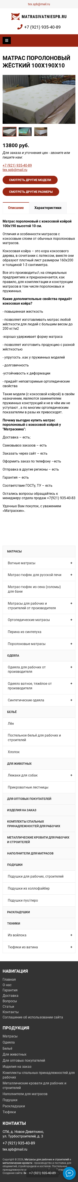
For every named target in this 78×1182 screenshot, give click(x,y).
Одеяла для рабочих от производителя (27, 669)
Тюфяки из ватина (23, 947)
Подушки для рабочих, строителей (35, 876)
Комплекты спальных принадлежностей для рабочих (33, 824)
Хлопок (14, 752)
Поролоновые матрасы (27, 644)
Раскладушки (18, 912)
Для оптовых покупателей (29, 799)
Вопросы (10, 1001)
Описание (16, 208)
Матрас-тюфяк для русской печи (34, 575)
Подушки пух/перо (23, 900)
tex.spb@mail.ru (39, 4)
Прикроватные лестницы (28, 787)
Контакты (11, 1012)
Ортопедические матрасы (29, 620)
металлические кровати (17, 1163)
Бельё (12, 712)
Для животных (19, 763)
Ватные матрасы (21, 563)
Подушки (15, 864)
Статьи (8, 1006)
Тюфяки (13, 923)
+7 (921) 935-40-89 (42, 27)
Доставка (10, 996)
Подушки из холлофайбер (29, 888)
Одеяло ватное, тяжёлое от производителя (30, 686)
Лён (11, 723)
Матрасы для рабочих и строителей (46, 1159)
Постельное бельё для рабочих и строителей (34, 737)
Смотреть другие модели (30, 180)
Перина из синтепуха (24, 632)
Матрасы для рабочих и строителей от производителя (32, 605)
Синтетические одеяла (26, 700)
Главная (9, 979)
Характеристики (47, 208)
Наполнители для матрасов (30, 853)
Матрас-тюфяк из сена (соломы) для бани (34, 589)
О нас (7, 985)
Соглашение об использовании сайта (33, 1017)
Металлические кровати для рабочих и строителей (38, 840)
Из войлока (17, 935)
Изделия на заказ (21, 810)
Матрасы (14, 551)
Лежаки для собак (23, 775)
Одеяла (13, 655)
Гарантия (10, 990)
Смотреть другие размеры (31, 191)
